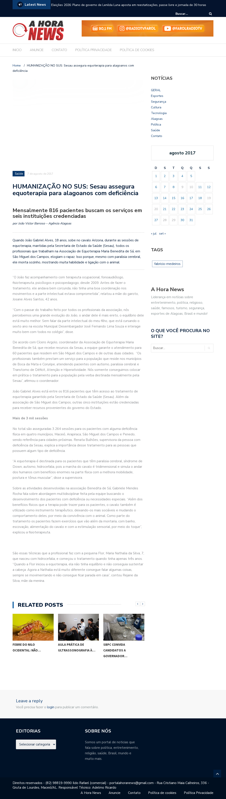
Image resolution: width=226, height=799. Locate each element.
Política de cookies (162, 793)
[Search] (210, 14)
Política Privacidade (198, 793)
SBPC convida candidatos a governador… (115, 650)
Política (156, 124)
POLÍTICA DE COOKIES (137, 50)
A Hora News (91, 793)
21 (164, 209)
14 (164, 198)
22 (173, 209)
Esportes (157, 96)
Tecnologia (159, 113)
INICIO (17, 50)
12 (209, 187)
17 (191, 198)
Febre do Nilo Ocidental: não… (27, 647)
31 (191, 220)
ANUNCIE (36, 50)
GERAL (156, 90)
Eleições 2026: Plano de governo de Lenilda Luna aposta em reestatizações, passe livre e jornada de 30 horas (128, 5)
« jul (153, 233)
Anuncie (115, 793)
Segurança (158, 102)
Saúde (19, 174)
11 (200, 187)
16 (182, 198)
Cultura (156, 107)
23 (182, 209)
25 (200, 209)
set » (162, 233)
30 (182, 220)
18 (200, 198)
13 (156, 198)
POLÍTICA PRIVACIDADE (93, 50)
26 (209, 209)
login (50, 707)
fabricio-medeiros (167, 264)
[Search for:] (189, 14)
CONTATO (59, 50)
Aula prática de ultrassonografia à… (76, 647)
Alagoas (157, 119)
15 (173, 198)
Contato (156, 136)
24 (191, 209)
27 (156, 220)
